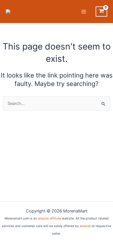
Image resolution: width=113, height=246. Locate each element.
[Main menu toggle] (84, 12)
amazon (85, 226)
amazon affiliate (49, 218)
